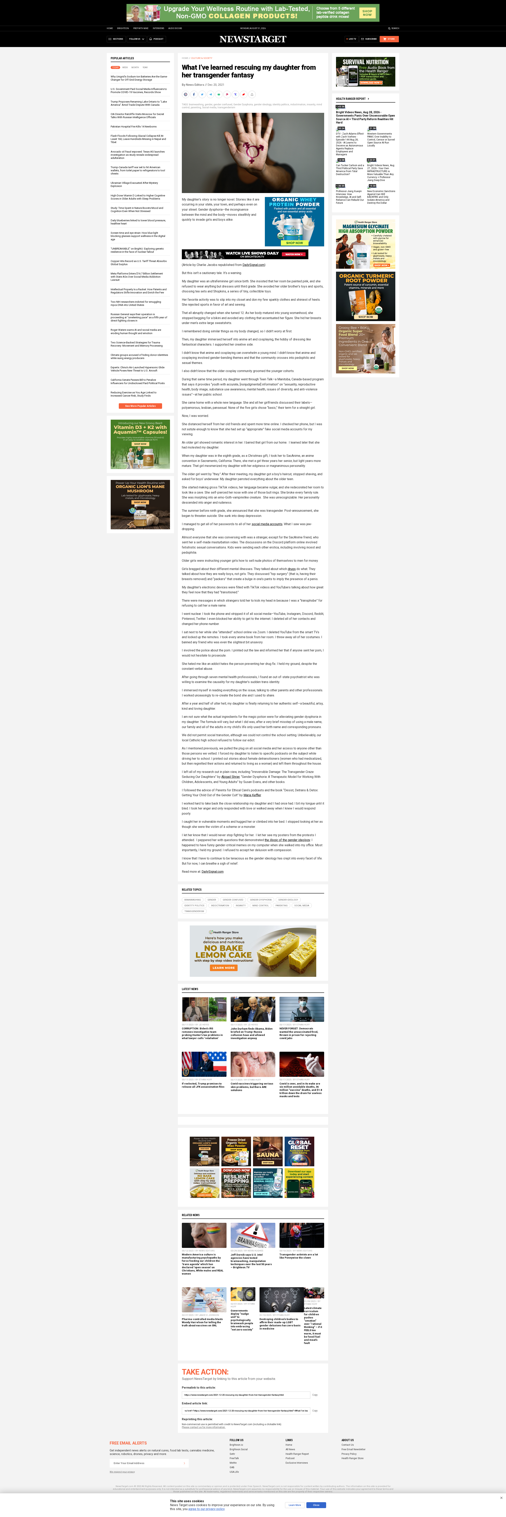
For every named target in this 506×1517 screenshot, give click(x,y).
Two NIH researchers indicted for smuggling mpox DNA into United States (136, 303)
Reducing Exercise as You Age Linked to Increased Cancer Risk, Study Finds (134, 394)
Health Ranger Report (351, 98)
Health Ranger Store (352, 1458)
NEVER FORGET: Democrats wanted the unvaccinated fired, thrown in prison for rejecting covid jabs (298, 1033)
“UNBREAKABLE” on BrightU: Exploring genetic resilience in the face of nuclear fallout (137, 250)
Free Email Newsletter (353, 1449)
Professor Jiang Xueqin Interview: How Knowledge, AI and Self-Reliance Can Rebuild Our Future (350, 197)
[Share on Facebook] (194, 94)
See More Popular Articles (140, 406)
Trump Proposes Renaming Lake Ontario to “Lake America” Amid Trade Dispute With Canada (139, 103)
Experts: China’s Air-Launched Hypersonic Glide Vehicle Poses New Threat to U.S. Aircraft (137, 369)
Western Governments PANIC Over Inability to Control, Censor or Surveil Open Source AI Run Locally (381, 140)
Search (395, 28)
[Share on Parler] (227, 94)
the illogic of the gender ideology (287, 840)
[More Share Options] (252, 94)
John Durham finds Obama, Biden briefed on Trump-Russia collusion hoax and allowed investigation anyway (252, 1033)
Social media (209, 107)
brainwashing (196, 104)
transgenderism (226, 107)
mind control (260, 905)
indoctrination (298, 104)
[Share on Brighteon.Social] (186, 94)
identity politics (281, 104)
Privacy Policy (349, 1454)
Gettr (232, 1454)
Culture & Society (201, 58)
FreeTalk (234, 1458)
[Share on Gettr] (244, 94)
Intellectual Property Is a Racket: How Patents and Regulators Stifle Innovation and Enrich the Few (139, 291)
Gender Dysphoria (243, 104)
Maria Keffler (252, 795)
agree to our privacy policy (206, 1509)
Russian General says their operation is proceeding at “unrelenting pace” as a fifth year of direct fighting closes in (139, 317)
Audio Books (175, 28)
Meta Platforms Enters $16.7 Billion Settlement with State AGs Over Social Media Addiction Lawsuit (137, 276)
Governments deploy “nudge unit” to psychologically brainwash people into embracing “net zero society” (242, 1320)
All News (290, 1449)
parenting (196, 107)
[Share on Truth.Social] (236, 94)
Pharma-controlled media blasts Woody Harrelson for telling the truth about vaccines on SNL (202, 1322)
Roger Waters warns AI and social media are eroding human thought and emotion (136, 331)
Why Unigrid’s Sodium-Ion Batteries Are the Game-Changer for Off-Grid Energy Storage (139, 78)
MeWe (233, 1462)
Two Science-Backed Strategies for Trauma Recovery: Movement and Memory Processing (137, 344)
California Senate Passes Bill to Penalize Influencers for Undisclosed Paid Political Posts (138, 381)
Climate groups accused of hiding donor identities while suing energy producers (139, 356)
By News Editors (193, 85)
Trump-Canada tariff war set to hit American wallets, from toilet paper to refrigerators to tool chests (138, 170)
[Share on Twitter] (202, 94)
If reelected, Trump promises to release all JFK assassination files (203, 1085)
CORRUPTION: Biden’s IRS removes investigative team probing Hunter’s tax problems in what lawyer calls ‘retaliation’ (202, 1033)
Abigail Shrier (230, 777)
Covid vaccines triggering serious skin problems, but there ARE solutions (252, 1086)
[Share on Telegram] (211, 94)
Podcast (290, 1458)
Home (110, 28)
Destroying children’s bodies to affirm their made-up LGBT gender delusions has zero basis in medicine (280, 1324)
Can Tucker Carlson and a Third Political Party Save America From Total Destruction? (350, 170)
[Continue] (184, 1463)
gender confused (222, 104)
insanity (311, 104)
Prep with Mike (140, 28)
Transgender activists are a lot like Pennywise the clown (298, 1256)
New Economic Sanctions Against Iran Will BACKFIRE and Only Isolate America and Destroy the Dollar (381, 197)
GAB (232, 1467)
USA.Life (234, 1472)
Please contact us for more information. (204, 1427)
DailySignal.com (253, 265)
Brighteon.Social (239, 1449)
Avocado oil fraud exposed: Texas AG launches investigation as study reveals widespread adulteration (138, 154)
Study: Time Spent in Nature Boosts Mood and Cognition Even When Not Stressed (137, 209)
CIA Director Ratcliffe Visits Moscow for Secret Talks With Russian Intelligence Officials (137, 116)
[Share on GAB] (219, 94)
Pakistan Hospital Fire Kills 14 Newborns (134, 126)
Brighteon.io (236, 1445)
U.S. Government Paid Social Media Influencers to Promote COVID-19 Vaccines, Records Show (139, 91)
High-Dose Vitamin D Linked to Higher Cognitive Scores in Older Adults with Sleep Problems (138, 197)
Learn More (295, 1505)
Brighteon (123, 28)
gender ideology (262, 104)
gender (208, 104)
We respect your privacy (122, 1472)
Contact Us (348, 1445)
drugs (292, 569)
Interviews (158, 28)
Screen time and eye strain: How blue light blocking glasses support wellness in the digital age (138, 236)
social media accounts (267, 524)
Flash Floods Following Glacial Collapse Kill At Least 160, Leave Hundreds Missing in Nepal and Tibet (138, 139)
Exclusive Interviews (297, 1462)
